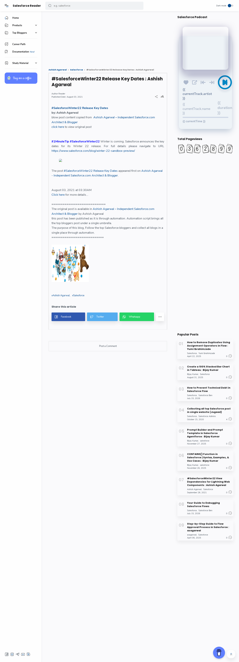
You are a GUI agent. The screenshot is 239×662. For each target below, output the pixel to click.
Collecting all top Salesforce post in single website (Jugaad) (209, 410)
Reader (61, 93)
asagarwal (192, 534)
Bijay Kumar (192, 374)
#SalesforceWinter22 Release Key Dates (80, 108)
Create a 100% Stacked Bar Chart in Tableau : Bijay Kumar (208, 368)
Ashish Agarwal (61, 295)
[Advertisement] (108, 38)
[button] (50, 6)
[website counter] (205, 149)
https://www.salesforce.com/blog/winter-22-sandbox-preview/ (93, 151)
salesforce (204, 440)
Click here (58, 195)
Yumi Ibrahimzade (206, 353)
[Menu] (6, 5)
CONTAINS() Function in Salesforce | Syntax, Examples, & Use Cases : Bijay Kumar (208, 457)
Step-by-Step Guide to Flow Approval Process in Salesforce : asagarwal (208, 527)
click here (58, 127)
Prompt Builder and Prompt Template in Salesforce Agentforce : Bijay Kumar (205, 433)
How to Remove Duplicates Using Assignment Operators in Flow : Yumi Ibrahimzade (208, 346)
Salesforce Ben (205, 395)
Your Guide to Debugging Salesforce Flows (203, 504)
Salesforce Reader (27, 6)
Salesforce (78, 295)
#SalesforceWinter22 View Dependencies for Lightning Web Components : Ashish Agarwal (208, 482)
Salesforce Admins (207, 416)
